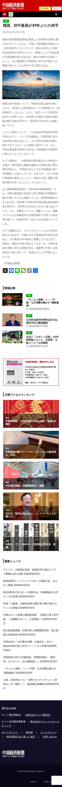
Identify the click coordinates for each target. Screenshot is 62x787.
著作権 (29, 732)
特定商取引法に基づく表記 (20, 736)
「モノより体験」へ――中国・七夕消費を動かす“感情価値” (42, 302)
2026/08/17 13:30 (38, 326)
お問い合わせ (49, 736)
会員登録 (45, 8)
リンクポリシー (48, 732)
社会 (6, 21)
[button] (56, 14)
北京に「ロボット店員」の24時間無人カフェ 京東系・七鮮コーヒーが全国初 (42, 339)
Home (33, 781)
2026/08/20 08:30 (39, 308)
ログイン (56, 8)
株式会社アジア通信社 (38, 715)
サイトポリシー (10, 732)
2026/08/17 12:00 (38, 346)
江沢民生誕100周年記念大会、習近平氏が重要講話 (43, 321)
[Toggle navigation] (11, 14)
